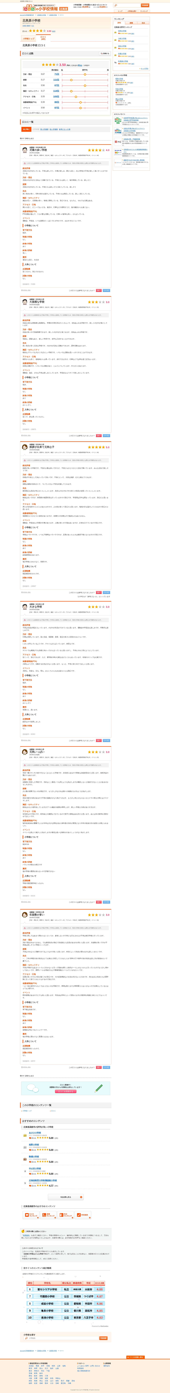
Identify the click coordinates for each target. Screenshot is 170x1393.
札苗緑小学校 (123, 61)
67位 (57, 85)
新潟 (30, 1368)
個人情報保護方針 (83, 1371)
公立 (32, 25)
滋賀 (46, 1378)
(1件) (131, 92)
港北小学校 (122, 46)
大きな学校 (35, 606)
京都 (41, 1378)
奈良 (51, 1378)
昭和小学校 (119, 79)
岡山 (41, 1381)
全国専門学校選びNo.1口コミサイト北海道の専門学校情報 (136, 119)
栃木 (41, 1373)
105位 (56, 96)
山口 (51, 1381)
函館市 (28, 25)
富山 (41, 1368)
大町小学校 (122, 38)
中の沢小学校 (35, 1168)
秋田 (53, 1366)
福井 (51, 1368)
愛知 (30, 1376)
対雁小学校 (122, 54)
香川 (62, 1381)
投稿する (106, 53)
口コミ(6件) (43, 38)
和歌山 (58, 1378)
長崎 (41, 1383)
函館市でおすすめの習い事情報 (134, 160)
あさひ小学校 (35, 1133)
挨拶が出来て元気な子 (41, 447)
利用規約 (26, 1235)
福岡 (30, 1383)
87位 (57, 108)
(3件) (132, 33)
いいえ (106, 290)
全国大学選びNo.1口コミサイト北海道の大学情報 (134, 130)
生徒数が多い (36, 914)
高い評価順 (44, 129)
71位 (57, 74)
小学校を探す (132, 11)
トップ (120, 11)
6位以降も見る (65, 1197)
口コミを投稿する (65, 1091)
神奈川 (36, 1371)
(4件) (132, 64)
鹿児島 (63, 1383)
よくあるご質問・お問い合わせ (88, 1366)
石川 (46, 1368)
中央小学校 (119, 89)
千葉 (48, 1371)
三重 (46, 1376)
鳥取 (30, 1381)
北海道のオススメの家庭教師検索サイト (135, 151)
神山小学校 (119, 99)
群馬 (35, 1373)
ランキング (144, 11)
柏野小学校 (34, 1145)
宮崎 (57, 1383)
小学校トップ (28, 39)
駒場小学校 (34, 1156)
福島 (64, 1366)
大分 (51, 1383)
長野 (35, 1368)
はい (98, 290)
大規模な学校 (36, 301)
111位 (56, 80)
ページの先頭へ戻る (136, 1357)
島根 (35, 1381)
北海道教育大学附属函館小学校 (43, 1180)
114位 (56, 91)
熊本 (46, 1383)
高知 (73, 1381)
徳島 (57, 1381)
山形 (58, 1366)
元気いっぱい (36, 751)
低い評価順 (54, 129)
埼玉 (42, 1371)
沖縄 (69, 1383)
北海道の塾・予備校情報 (132, 139)
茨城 (30, 1373)
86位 (57, 102)
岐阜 (35, 1376)
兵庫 (35, 1378)
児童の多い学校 (38, 150)
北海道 (24, 25)
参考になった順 (64, 129)
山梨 (57, 1368)
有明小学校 (122, 31)
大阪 (30, 1378)
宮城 (48, 1366)
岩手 (42, 1366)
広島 (46, 1381)
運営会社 (106, 1366)
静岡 (41, 1376)
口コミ (53, 1111)
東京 (30, 1371)
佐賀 (35, 1383)
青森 (37, 1366)
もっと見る (144, 68)
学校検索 (145, 5)
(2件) (131, 82)
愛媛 (67, 1381)
